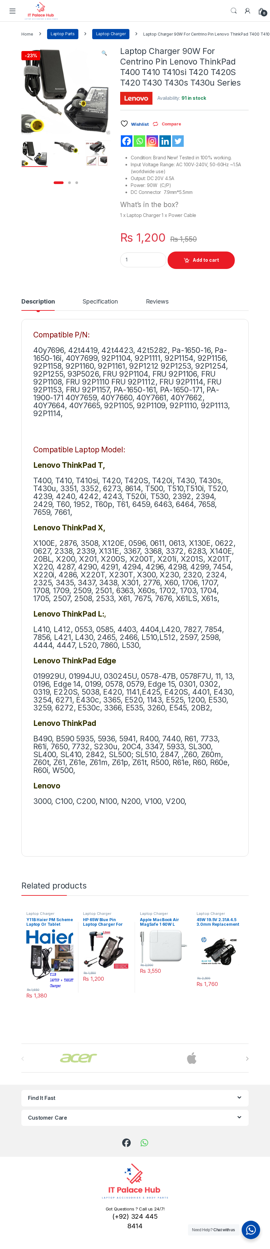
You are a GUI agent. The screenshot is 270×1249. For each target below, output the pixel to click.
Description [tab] (38, 302)
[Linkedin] (165, 141)
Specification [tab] (100, 302)
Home (27, 33)
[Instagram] (152, 141)
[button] (104, 53)
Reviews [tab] (157, 302)
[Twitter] (178, 141)
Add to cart (206, 260)
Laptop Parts (63, 33)
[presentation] (247, 1058)
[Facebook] (126, 141)
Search (233, 10)
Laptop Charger (111, 33)
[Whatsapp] (139, 141)
